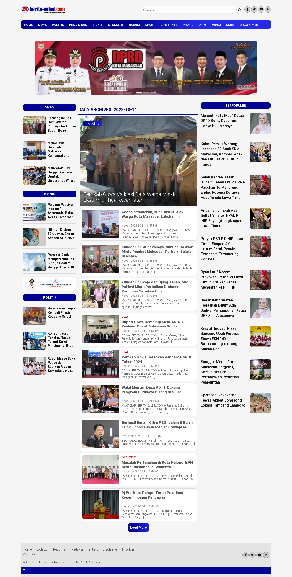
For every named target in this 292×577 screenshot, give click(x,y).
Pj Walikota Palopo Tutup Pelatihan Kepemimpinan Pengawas (152, 495)
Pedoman (60, 549)
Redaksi (77, 549)
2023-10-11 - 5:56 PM (146, 330)
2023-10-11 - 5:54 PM (146, 366)
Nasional (127, 436)
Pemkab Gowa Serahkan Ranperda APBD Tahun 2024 (157, 359)
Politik (58, 24)
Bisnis (98, 24)
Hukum (134, 24)
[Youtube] (261, 9)
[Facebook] (247, 9)
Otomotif (116, 24)
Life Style (169, 24)
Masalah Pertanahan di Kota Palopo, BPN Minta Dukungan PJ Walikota (157, 464)
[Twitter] (254, 9)
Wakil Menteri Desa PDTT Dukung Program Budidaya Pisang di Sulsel (152, 389)
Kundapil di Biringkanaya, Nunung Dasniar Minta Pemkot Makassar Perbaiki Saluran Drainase (157, 251)
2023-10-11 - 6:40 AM (146, 506)
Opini (202, 24)
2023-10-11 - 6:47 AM (146, 471)
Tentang (93, 549)
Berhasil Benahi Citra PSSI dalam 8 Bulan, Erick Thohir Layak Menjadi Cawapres (157, 424)
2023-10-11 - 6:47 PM (144, 225)
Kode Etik (42, 549)
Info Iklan (128, 549)
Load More (138, 527)
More (230, 24)
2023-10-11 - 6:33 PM (144, 295)
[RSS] (268, 9)
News (42, 24)
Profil (188, 24)
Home (28, 24)
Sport (150, 24)
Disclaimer (249, 24)
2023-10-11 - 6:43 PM (144, 260)
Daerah (126, 330)
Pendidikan (78, 24)
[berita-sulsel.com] (43, 14)
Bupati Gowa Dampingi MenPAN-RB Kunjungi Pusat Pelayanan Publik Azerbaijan (152, 326)
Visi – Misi (30, 554)
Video (216, 24)
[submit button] (239, 9)
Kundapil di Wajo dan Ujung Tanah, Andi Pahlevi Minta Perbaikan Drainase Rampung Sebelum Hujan (155, 287)
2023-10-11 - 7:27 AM (148, 436)
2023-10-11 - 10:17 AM (145, 401)
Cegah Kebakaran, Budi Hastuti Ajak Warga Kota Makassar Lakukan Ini (153, 214)
